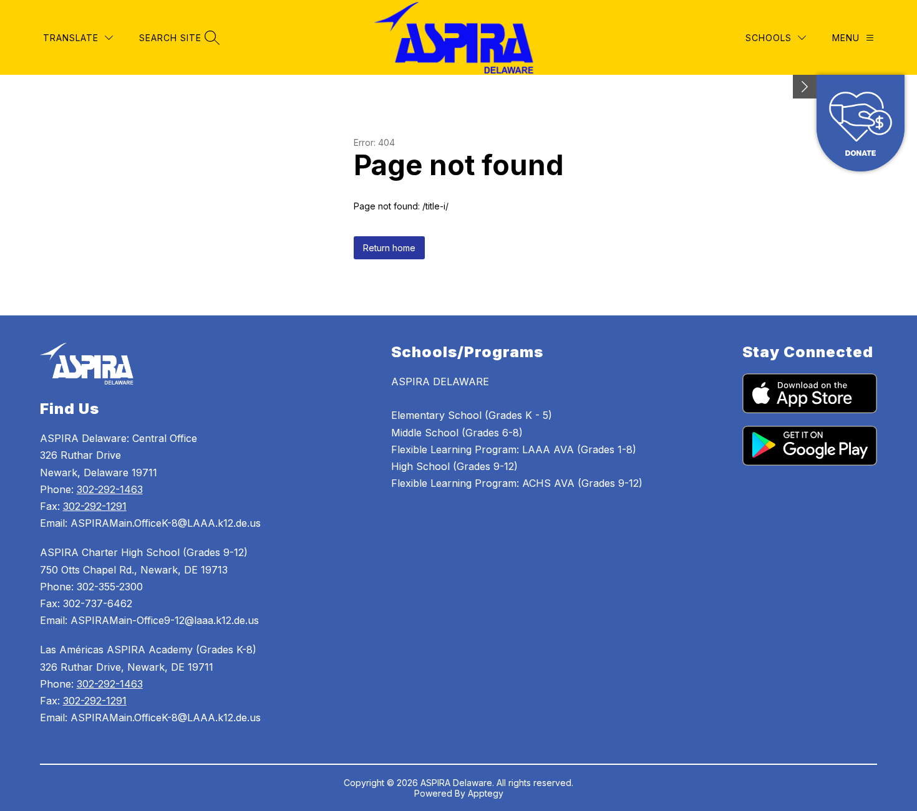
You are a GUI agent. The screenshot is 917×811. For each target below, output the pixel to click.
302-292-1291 (95, 506)
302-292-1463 (110, 489)
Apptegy (485, 793)
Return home (389, 247)
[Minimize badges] (805, 86)
